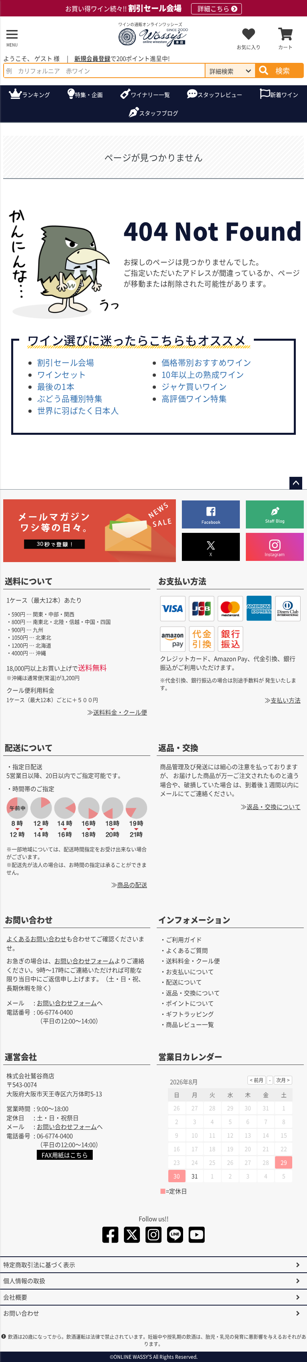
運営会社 (21, 1057)
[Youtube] (197, 1236)
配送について (29, 747)
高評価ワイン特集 (194, 398)
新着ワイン (284, 94)
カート (285, 47)
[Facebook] (110, 1236)
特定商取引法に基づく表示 (39, 1264)
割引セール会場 (65, 362)
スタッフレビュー (219, 94)
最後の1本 (55, 386)
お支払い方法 (182, 581)
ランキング (36, 94)
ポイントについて (190, 1003)
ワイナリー (150, 94)
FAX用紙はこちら (65, 1155)
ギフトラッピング (190, 1014)
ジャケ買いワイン (194, 386)
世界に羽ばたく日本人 (78, 410)
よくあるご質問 (187, 950)
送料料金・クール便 (120, 712)
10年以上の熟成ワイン (202, 374)
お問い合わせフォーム (84, 960)
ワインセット (61, 374)
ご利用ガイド (184, 939)
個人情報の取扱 (24, 1280)
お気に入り (249, 47)
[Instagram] (153, 1236)
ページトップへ (295, 483)
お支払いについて (190, 971)
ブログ (158, 113)
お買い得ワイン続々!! (147, 8)
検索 (282, 70)
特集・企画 (89, 94)
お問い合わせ (29, 920)
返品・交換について (274, 806)
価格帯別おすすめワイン (206, 362)
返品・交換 (178, 747)
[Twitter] (132, 1236)
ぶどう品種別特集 (69, 398)
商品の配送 (132, 884)
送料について (29, 581)
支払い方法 (286, 700)
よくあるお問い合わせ (36, 938)
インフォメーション (194, 920)
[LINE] (175, 1236)
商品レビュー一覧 (190, 1024)
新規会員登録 (92, 58)
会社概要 (15, 1297)
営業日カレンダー (190, 1057)
